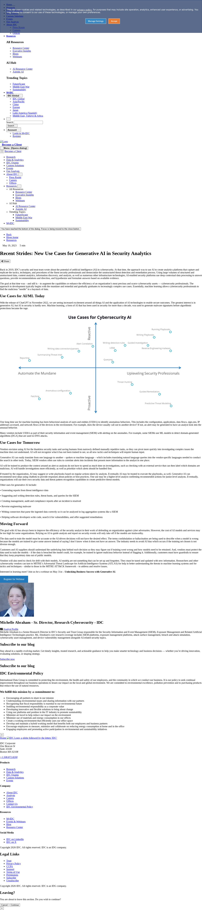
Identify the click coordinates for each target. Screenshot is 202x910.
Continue (15, 905)
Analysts (10, 795)
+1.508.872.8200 (9, 757)
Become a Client (12, 144)
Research (10, 769)
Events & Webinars (16, 821)
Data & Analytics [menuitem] (15, 159)
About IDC (12, 792)
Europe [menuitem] (16, 107)
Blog (8, 824)
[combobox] (28, 122)
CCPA (9, 866)
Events (9, 780)
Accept (114, 21)
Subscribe (11, 877)
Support (10, 869)
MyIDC (10, 818)
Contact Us (12, 804)
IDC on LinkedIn (15, 839)
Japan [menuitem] (15, 110)
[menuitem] (23, 192)
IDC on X (11, 842)
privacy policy (84, 9)
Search (9, 122)
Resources (11, 240)
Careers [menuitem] (13, 180)
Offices (10, 801)
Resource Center (14, 827)
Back (9, 234)
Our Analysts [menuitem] (12, 171)
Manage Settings (96, 21)
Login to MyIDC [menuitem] (21, 133)
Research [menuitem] (10, 157)
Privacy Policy (13, 863)
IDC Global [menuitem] (18, 98)
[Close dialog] (2, 151)
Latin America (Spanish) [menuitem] (25, 113)
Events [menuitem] (9, 168)
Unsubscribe (12, 880)
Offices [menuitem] (16, 33)
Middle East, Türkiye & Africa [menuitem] (28, 115)
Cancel (4, 905)
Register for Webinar (14, 579)
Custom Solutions (15, 777)
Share (6, 261)
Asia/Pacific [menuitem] (19, 101)
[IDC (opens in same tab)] (4, 141)
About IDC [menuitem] (12, 174)
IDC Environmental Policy (19, 806)
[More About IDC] (20, 174)
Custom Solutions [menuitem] (15, 165)
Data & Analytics (15, 772)
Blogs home (12, 237)
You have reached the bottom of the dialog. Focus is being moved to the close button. (40, 229)
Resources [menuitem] (11, 36)
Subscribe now (7, 659)
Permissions (12, 875)
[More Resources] (19, 186)
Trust (8, 860)
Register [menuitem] (17, 136)
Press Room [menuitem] (15, 177)
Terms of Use (13, 872)
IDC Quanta (12, 774)
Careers (10, 798)
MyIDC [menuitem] (9, 92)
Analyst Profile (10, 629)
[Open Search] (8, 119)
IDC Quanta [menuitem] (12, 162)
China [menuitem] (16, 104)
